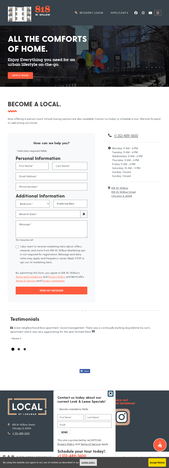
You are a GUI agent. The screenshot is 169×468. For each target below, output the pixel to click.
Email (63, 424)
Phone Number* (28, 186)
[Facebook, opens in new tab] (136, 13)
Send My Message (51, 290)
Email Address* (28, 176)
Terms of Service (26, 280)
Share (86, 371)
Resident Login (93, 12)
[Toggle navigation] (157, 12)
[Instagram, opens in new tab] (143, 13)
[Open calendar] (83, 214)
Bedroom (32, 201)
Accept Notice (157, 462)
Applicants (121, 12)
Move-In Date (28, 214)
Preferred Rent (65, 203)
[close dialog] (111, 394)
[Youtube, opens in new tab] (150, 13)
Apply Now (20, 75)
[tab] (13, 349)
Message (25, 224)
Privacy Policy (56, 276)
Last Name (93, 417)
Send (64, 432)
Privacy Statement (53, 280)
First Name (66, 417)
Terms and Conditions (29, 276)
